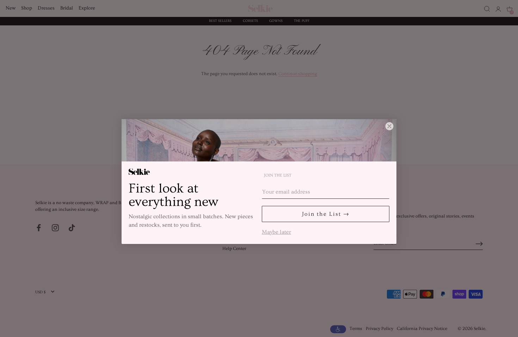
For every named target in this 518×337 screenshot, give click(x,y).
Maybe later (276, 231)
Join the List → (326, 214)
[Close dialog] (389, 126)
